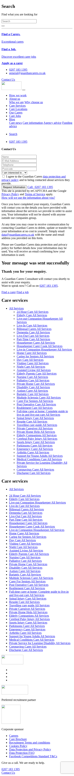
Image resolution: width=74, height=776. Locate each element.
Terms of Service (35, 194)
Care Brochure (18, 739)
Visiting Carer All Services (33, 363)
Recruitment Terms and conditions (29, 742)
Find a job (23, 292)
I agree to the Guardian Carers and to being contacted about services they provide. (36, 180)
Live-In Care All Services (32, 325)
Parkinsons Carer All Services (34, 445)
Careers (13, 735)
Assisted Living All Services (34, 370)
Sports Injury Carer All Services (36, 442)
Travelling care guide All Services (37, 425)
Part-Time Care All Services (33, 339)
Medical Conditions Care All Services (39, 459)
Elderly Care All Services (32, 315)
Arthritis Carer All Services (33, 452)
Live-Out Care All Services (33, 335)
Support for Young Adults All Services (40, 455)
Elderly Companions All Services (37, 435)
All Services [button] (16, 308)
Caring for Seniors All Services (35, 356)
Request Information (14, 187)
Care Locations (18, 109)
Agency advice (52, 122)
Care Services (17, 105)
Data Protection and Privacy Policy (30, 749)
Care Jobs (15, 116)
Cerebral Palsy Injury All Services (37, 438)
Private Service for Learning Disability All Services (39, 643)
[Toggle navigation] (23, 89)
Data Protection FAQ (22, 752)
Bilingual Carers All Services (34, 329)
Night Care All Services (31, 366)
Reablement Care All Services (35, 407)
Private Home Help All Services (36, 431)
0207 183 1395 (40, 187)
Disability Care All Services (33, 387)
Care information (33, 122)
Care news (15, 122)
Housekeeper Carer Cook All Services (39, 346)
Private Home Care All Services (36, 383)
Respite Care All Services (32, 421)
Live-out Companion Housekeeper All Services (37, 502)
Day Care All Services (30, 359)
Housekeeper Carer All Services (36, 342)
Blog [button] (12, 119)
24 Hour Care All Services (32, 311)
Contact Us (8, 79)
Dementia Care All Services (33, 332)
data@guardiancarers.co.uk (18, 234)
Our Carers (15, 112)
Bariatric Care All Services (33, 394)
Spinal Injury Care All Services (35, 418)
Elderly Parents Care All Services (37, 373)
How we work (18, 95)
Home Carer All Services (32, 353)
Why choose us (33, 102)
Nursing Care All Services (32, 377)
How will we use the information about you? (28, 197)
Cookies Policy (18, 746)
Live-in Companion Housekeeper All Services (44, 349)
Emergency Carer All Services (35, 449)
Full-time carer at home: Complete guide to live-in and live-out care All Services (42, 413)
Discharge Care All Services (33, 473)
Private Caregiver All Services (35, 428)
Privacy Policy (10, 194)
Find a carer (9, 292)
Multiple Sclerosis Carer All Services (39, 397)
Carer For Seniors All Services (35, 401)
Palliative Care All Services (33, 380)
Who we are (16, 102)
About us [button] (14, 98)
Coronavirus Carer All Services (35, 469)
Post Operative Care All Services (36, 404)
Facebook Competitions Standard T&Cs (33, 756)
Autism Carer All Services (32, 390)
